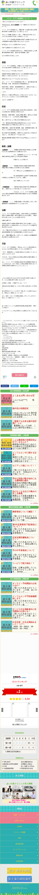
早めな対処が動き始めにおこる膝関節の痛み (24, 479)
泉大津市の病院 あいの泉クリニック (19, 887)
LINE (24, 386)
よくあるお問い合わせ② (23, 395)
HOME (19, 826)
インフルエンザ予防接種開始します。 (24, 597)
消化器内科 (19, 844)
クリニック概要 (20, 832)
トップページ (13, 884)
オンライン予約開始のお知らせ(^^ (24, 584)
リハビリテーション (19, 849)
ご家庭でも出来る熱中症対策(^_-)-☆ (24, 422)
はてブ (34, 386)
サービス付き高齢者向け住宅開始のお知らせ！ (24, 610)
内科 (19, 838)
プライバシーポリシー (24, 884)
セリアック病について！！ (24, 465)
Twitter (15, 386)
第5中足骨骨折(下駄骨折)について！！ (24, 525)
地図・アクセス (20, 815)
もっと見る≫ (34, 503)
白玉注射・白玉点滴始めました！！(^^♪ (24, 623)
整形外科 (19, 855)
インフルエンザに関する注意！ (24, 454)
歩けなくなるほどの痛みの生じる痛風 (24, 492)
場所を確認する (19, 375)
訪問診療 (19, 861)
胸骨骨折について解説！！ (24, 512)
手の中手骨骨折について (23, 550)
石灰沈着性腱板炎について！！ (23, 538)
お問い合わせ (19, 821)
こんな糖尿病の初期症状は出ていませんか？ (24, 441)
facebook (5, 386)
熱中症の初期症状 (20, 408)
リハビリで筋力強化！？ (23, 563)
